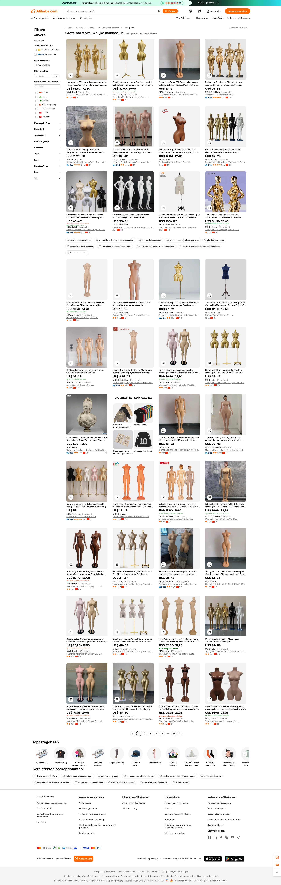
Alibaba (68, 27)
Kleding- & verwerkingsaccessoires (103, 27)
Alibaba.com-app (193, 859)
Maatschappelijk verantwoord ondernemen (50, 815)
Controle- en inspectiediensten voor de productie (97, 826)
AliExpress (98, 872)
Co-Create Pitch (44, 808)
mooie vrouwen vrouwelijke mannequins (179, 776)
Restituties (170, 819)
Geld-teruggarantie (88, 808)
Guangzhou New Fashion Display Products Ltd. (179, 95)
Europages (183, 872)
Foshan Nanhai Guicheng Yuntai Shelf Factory (225, 162)
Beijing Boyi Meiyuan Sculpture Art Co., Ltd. (86, 450)
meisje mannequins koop (80, 240)
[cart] (200, 11)
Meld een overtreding (174, 833)
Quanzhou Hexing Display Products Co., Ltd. (179, 315)
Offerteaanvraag (129, 808)
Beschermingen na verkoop (91, 819)
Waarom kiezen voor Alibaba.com (51, 803)
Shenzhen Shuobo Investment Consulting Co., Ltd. (179, 227)
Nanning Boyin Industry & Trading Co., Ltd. (132, 162)
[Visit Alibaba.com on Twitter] (221, 837)
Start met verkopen (216, 808)
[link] (277, 857)
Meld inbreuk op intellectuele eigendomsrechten (178, 826)
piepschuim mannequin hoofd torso (116, 246)
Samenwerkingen (215, 825)
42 (174, 734)
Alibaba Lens (43, 859)
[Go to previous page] (133, 733)
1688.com (110, 872)
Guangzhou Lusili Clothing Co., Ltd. (82, 317)
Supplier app (151, 859)
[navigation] (47, 381)
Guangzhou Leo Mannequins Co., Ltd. (222, 229)
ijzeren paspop (182, 782)
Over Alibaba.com (45, 797)
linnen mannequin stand (47, 776)
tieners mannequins (78, 253)
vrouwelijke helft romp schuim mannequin (116, 240)
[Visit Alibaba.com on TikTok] (238, 837)
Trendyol (172, 872)
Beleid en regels (86, 833)
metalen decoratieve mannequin (79, 776)
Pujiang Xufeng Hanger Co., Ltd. (219, 315)
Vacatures (41, 822)
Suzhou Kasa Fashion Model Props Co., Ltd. (85, 229)
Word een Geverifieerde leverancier (224, 819)
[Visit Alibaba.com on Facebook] (209, 837)
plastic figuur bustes (215, 240)
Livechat (169, 808)
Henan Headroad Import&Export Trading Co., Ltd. (86, 162)
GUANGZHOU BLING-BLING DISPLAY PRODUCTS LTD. (86, 95)
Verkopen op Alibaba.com (219, 803)
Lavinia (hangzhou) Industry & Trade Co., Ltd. (133, 382)
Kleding (79, 27)
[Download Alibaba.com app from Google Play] (234, 859)
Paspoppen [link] (129, 27)
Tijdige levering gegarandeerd (92, 814)
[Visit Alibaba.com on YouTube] (232, 837)
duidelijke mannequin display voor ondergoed (201, 246)
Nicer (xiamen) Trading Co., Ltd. (80, 385)
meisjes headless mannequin (155, 782)
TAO (163, 872)
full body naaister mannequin (123, 782)
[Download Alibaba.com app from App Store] (213, 859)
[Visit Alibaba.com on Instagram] (227, 837)
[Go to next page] (179, 733)
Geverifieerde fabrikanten (133, 803)
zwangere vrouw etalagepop (81, 246)
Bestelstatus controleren (219, 814)
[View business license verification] (167, 880)
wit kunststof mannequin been (90, 782)
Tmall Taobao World (126, 872)
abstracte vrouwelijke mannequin (140, 776)
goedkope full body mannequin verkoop (53, 782)
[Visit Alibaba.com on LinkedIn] (215, 837)
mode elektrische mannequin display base (156, 246)
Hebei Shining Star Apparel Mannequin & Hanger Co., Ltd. (133, 227)
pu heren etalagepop (109, 776)
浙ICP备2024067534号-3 (215, 880)
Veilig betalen (85, 803)
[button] (159, 11)
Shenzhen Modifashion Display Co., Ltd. (130, 97)
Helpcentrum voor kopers (176, 803)
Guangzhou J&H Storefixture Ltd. (220, 95)
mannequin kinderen (212, 776)
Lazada (140, 872)
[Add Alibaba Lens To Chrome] (83, 859)
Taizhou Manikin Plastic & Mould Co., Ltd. (131, 315)
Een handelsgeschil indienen (178, 814)
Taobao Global (152, 872)
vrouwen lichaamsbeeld (151, 240)
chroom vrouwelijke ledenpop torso (184, 240)
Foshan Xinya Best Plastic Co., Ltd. (174, 162)
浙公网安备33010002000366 (188, 880)
